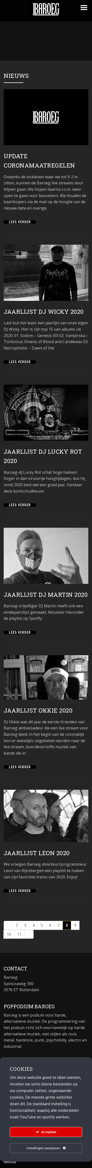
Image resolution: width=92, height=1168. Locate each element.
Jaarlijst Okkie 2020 (38, 710)
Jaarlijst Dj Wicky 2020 (44, 312)
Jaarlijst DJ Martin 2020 (46, 595)
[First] (8, 925)
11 (19, 934)
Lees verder (20, 222)
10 (9, 934)
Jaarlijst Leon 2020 (37, 853)
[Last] (29, 934)
